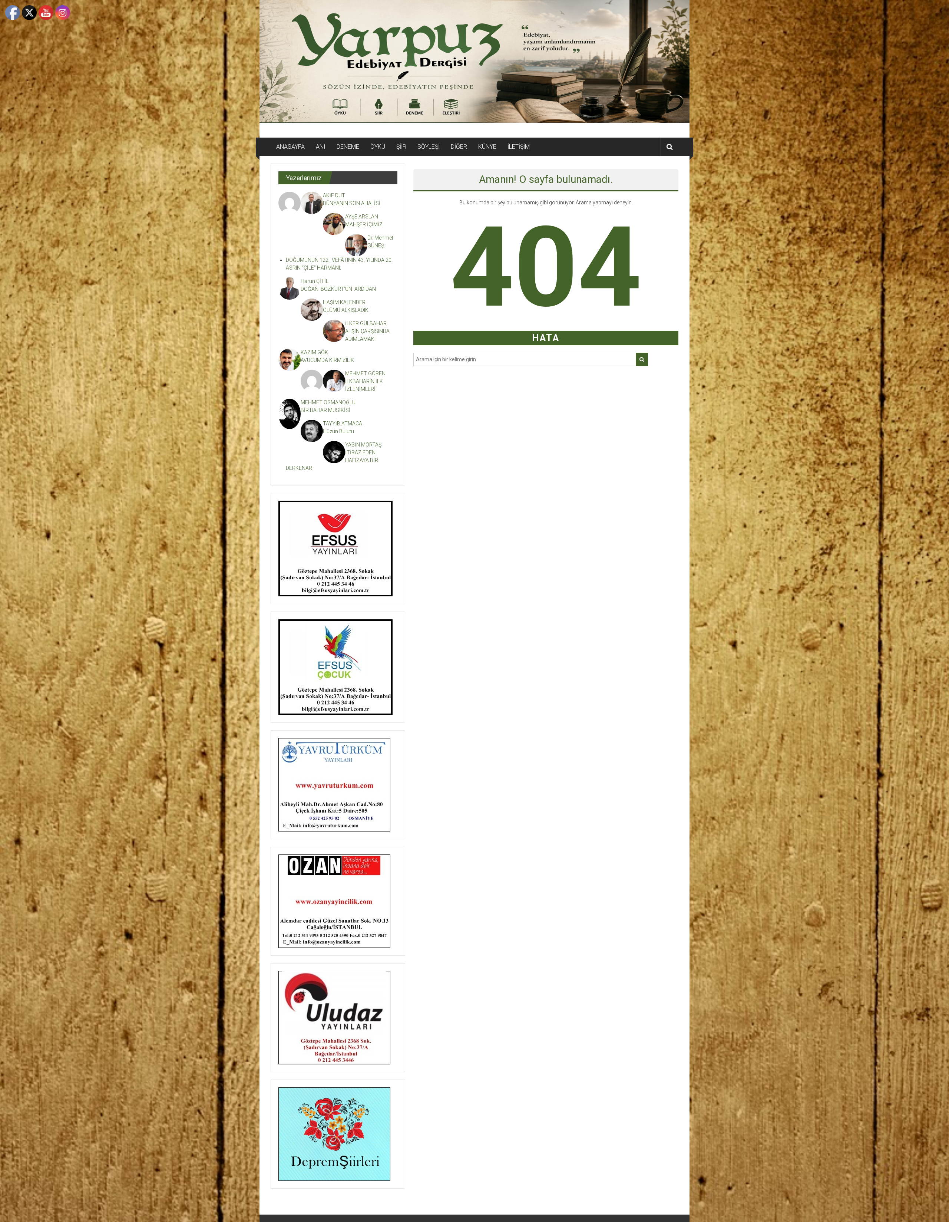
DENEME (348, 146)
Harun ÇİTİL (314, 281)
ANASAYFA (290, 146)
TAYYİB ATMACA (342, 423)
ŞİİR (401, 146)
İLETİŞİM (518, 146)
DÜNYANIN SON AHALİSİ (352, 203)
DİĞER (459, 146)
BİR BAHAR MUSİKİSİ (325, 410)
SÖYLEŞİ (428, 146)
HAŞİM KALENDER (344, 302)
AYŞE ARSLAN (361, 217)
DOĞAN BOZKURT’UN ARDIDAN (338, 289)
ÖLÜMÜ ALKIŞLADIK (345, 310)
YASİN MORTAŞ (363, 445)
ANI (320, 146)
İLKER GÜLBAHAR (366, 323)
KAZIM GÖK (314, 352)
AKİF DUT (334, 195)
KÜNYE (487, 146)
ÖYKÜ (377, 146)
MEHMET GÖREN (365, 373)
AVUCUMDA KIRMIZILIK (328, 360)
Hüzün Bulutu (338, 431)
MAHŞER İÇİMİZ (364, 224)
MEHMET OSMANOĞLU (328, 402)
